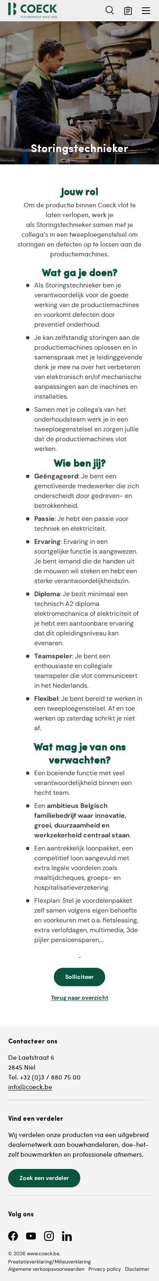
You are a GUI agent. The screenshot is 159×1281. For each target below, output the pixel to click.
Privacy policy (104, 1269)
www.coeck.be (43, 1253)
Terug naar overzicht (79, 997)
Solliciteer (79, 976)
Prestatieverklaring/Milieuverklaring (49, 1262)
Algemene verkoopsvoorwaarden (46, 1269)
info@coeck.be (30, 1086)
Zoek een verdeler (44, 1178)
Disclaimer (137, 1269)
